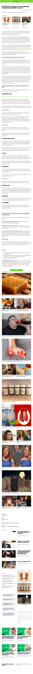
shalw (3, 518)
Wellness (3, 634)
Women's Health (20, 634)
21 (26, 617)
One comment (4, 10)
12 (22, 616)
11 (20, 616)
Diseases (4, 5)
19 (22, 617)
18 (20, 617)
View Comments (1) (16, 270)
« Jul (18, 623)
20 (24, 617)
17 (18, 617)
